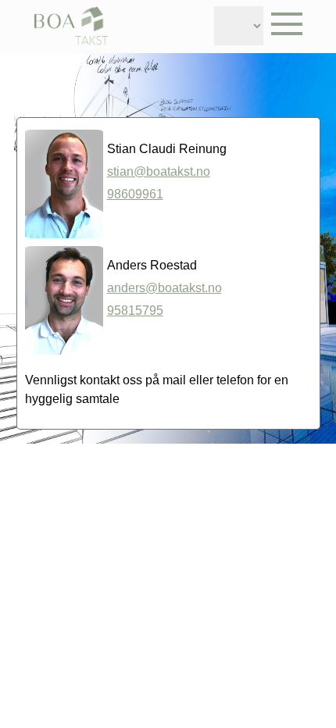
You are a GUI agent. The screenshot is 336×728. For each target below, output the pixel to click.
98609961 (135, 194)
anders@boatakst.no (164, 287)
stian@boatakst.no (158, 171)
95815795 (135, 310)
